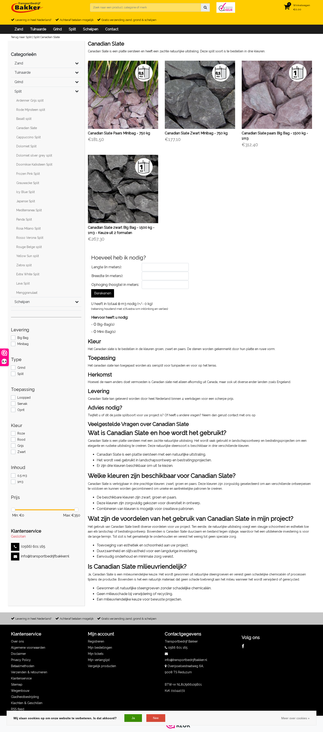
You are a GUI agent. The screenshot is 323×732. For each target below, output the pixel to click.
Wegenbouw (20, 690)
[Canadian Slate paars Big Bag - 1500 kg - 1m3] (277, 95)
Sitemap (16, 684)
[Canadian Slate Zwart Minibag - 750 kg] (200, 95)
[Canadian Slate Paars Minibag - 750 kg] (123, 95)
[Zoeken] (205, 7)
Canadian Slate (50, 37)
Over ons (17, 641)
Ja (133, 718)
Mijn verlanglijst (99, 660)
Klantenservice (21, 678)
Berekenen (102, 293)
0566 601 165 (177, 647)
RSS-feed (17, 709)
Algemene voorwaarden (28, 647)
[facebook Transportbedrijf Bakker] (243, 646)
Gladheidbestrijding (25, 697)
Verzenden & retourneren (29, 672)
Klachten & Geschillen (26, 703)
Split (37, 37)
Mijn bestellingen (100, 647)
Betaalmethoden (22, 666)
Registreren (96, 641)
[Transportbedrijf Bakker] (27, 7)
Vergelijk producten (102, 666)
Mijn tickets (95, 653)
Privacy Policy (21, 660)
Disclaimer (18, 653)
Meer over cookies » (295, 718)
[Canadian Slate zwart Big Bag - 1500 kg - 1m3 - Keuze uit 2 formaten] (123, 189)
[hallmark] (225, 7)
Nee (156, 718)
